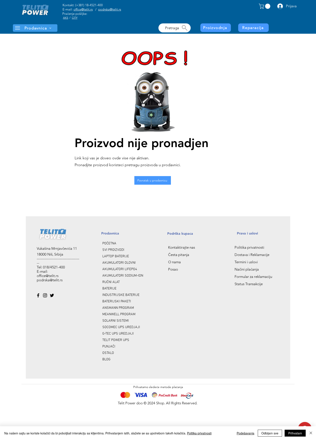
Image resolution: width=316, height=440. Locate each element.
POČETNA (109, 243)
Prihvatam (295, 433)
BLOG (106, 359)
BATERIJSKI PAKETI (116, 301)
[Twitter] (52, 295)
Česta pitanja (178, 255)
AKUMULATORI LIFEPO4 (119, 269)
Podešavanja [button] (245, 433)
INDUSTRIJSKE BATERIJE (121, 295)
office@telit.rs (83, 9)
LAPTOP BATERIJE (115, 256)
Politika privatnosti (249, 247)
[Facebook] (38, 295)
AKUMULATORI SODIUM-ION (122, 276)
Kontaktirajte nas (181, 247)
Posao (173, 269)
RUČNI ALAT (111, 282)
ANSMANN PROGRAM (118, 308)
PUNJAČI (108, 346)
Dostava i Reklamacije (252, 255)
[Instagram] (45, 295)
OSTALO (108, 353)
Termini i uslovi (246, 262)
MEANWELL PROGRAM (118, 314)
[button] (265, 6)
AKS (65, 17)
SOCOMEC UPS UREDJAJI (121, 327)
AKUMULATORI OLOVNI (119, 263)
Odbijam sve (269, 433)
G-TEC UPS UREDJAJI (118, 334)
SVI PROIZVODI (113, 250)
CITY (74, 17)
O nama (174, 262)
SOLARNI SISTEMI (115, 321)
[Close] (310, 433)
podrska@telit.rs (109, 9)
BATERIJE (109, 288)
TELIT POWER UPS (115, 340)
